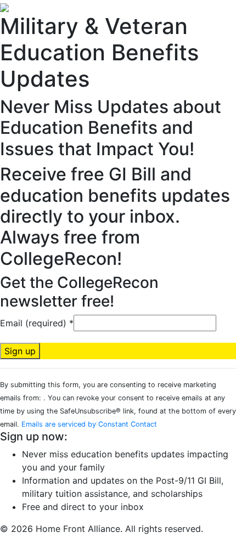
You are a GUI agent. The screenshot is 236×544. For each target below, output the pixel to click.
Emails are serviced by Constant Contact (89, 424)
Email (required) (37, 323)
